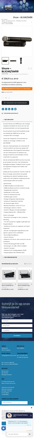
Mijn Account (5, 371)
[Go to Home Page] (2, 19)
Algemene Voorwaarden (8, 387)
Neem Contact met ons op (8, 383)
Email (15, 109)
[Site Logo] (8, 7)
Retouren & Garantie (7, 389)
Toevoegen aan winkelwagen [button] (13, 270)
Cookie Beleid (5, 394)
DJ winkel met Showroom (8, 381)
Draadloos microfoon (7, 284)
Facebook (3, 109)
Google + (12, 109)
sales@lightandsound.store (9, 355)
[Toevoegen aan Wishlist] (15, 284)
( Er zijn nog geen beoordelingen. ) (18, 74)
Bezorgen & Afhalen (7, 391)
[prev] (29, 68)
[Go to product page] (9, 275)
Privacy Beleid (5, 392)
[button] (3, 7)
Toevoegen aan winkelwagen (16, 103)
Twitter (6, 109)
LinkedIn (9, 109)
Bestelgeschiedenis (7, 374)
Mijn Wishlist (5, 373)
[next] (31, 68)
